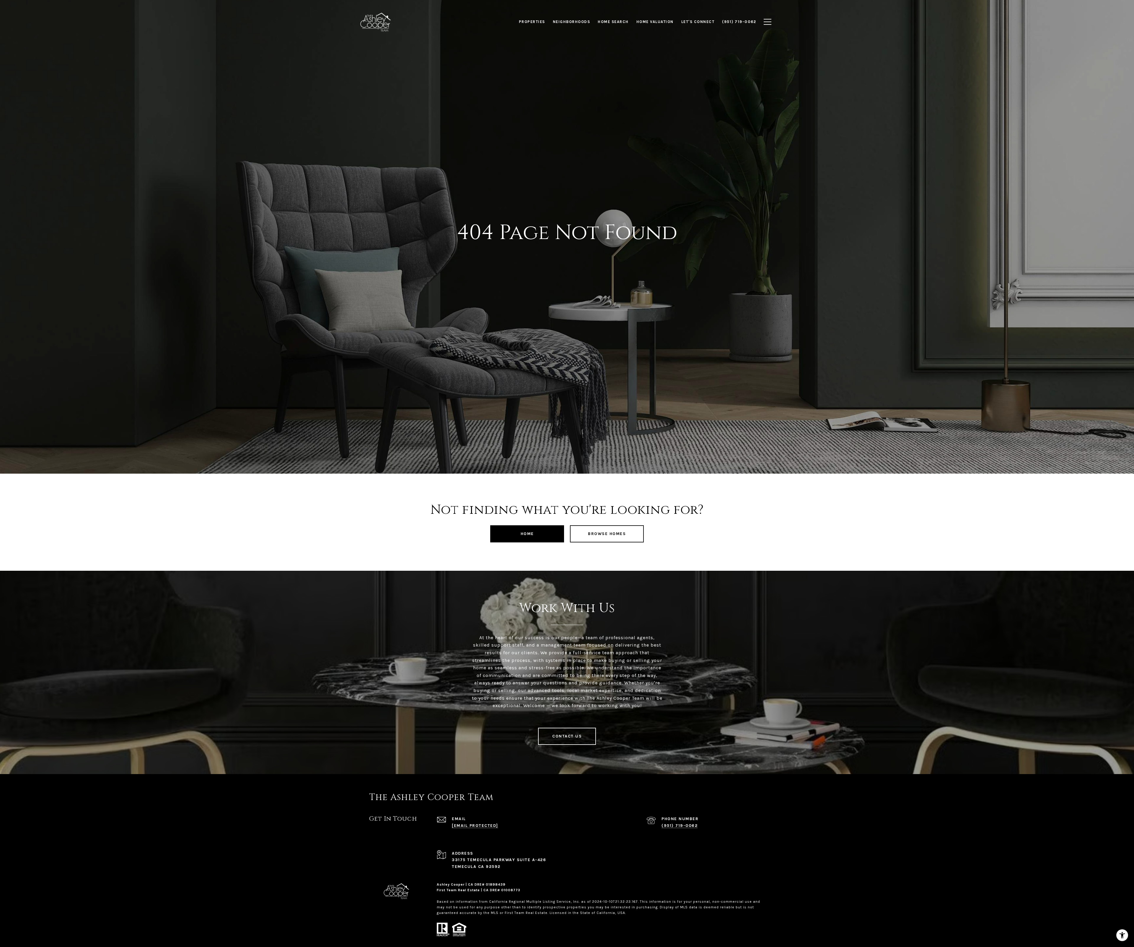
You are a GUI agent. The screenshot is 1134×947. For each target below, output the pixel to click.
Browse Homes (607, 533)
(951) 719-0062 (680, 825)
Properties (532, 21)
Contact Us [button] (567, 736)
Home (527, 533)
